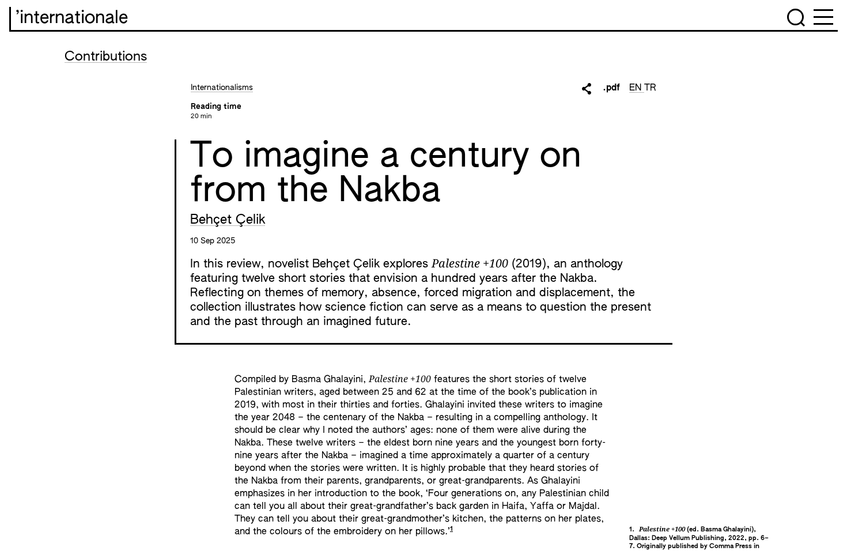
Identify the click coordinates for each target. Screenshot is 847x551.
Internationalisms (222, 88)
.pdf (611, 88)
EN (636, 88)
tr (650, 88)
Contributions (106, 57)
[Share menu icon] (586, 89)
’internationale (72, 18)
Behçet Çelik (227, 220)
